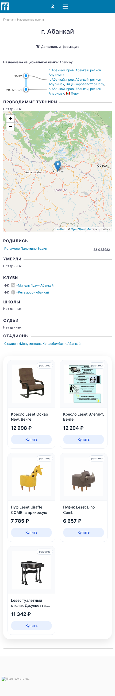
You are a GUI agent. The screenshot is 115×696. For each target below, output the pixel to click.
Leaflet (60, 229)
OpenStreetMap (82, 229)
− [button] (10, 126)
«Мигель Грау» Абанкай (34, 285)
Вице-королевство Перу (85, 84)
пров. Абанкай (77, 70)
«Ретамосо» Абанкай (32, 292)
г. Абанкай (57, 70)
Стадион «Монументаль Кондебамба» (34, 344)
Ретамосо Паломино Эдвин (25, 249)
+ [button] (10, 118)
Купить (31, 439)
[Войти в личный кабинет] (52, 6)
